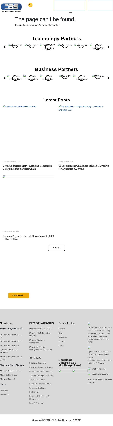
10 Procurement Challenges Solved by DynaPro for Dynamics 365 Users (84, 167)
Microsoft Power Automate (10, 371)
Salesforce (4, 390)
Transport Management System (41, 376)
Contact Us (63, 337)
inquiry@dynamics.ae (101, 374)
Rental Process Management (40, 384)
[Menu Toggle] (70, 13)
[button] (4, 47)
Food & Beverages (36, 403)
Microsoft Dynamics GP (9, 346)
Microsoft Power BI (8, 379)
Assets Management (37, 380)
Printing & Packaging (37, 363)
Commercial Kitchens (37, 388)
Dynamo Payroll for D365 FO (41, 329)
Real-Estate (33, 392)
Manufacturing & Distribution (41, 367)
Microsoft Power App (8, 375)
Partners (62, 341)
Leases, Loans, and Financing (40, 371)
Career (61, 345)
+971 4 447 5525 (39, 5)
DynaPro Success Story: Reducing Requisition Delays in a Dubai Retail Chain (27, 167)
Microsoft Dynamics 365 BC (11, 341)
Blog (60, 333)
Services (62, 329)
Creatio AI (4, 395)
